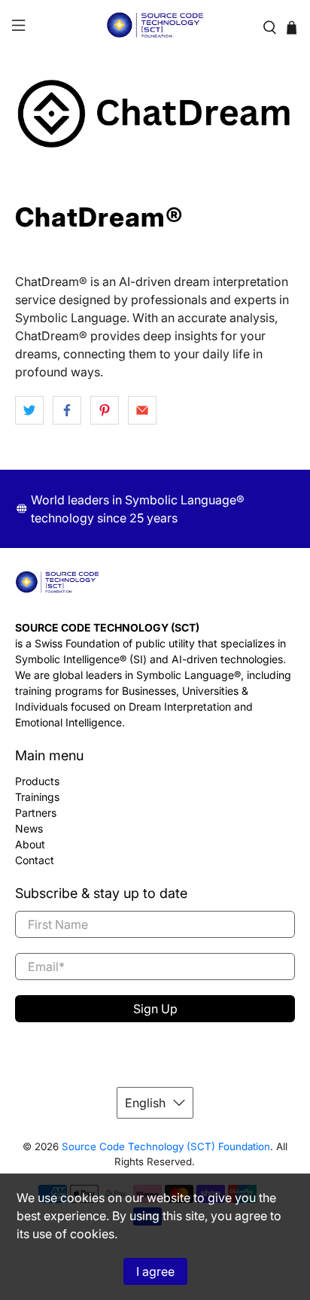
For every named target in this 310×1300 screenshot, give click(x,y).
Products (37, 781)
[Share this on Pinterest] (104, 410)
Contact (34, 860)
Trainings (37, 796)
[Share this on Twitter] (29, 410)
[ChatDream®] (154, 113)
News (29, 828)
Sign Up (155, 1008)
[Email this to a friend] (142, 410)
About (30, 844)
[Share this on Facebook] (67, 410)
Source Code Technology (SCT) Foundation (166, 1146)
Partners (35, 812)
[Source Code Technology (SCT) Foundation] (155, 27)
